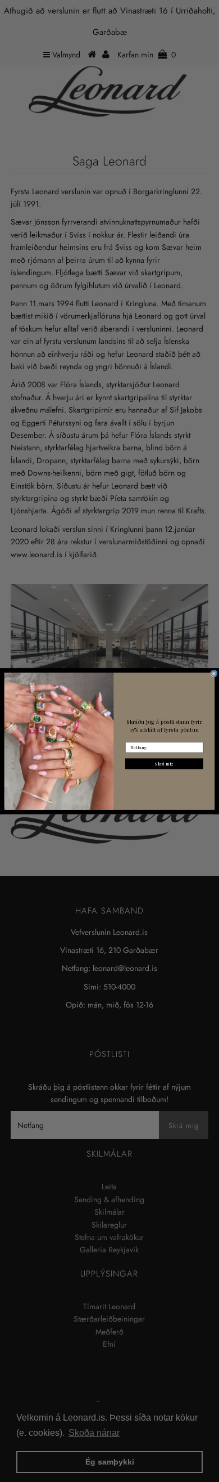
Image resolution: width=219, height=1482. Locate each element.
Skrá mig (164, 763)
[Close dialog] (214, 673)
